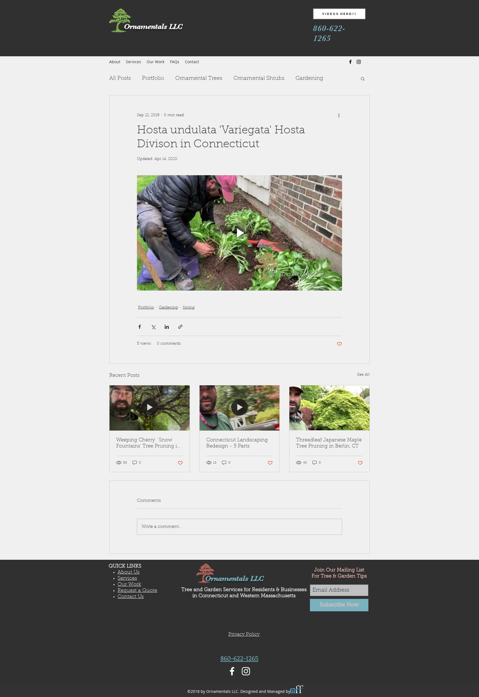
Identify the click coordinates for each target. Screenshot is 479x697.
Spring (189, 308)
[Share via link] (180, 326)
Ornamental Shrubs (258, 78)
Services (127, 578)
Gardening (309, 78)
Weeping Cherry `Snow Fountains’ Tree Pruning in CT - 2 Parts (148, 443)
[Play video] (239, 233)
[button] (362, 78)
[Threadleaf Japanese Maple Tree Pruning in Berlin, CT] (329, 407)
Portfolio (153, 78)
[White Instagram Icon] (245, 671)
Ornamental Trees (198, 78)
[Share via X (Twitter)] (153, 326)
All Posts (120, 78)
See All (363, 375)
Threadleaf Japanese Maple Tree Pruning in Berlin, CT (329, 443)
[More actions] (338, 115)
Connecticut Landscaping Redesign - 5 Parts (237, 443)
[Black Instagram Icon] (358, 62)
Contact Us (131, 596)
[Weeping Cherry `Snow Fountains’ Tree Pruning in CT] (149, 407)
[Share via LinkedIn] (166, 326)
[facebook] (350, 62)
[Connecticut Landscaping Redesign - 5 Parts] (240, 407)
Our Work (129, 584)
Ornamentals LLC (234, 578)
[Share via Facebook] (139, 326)
